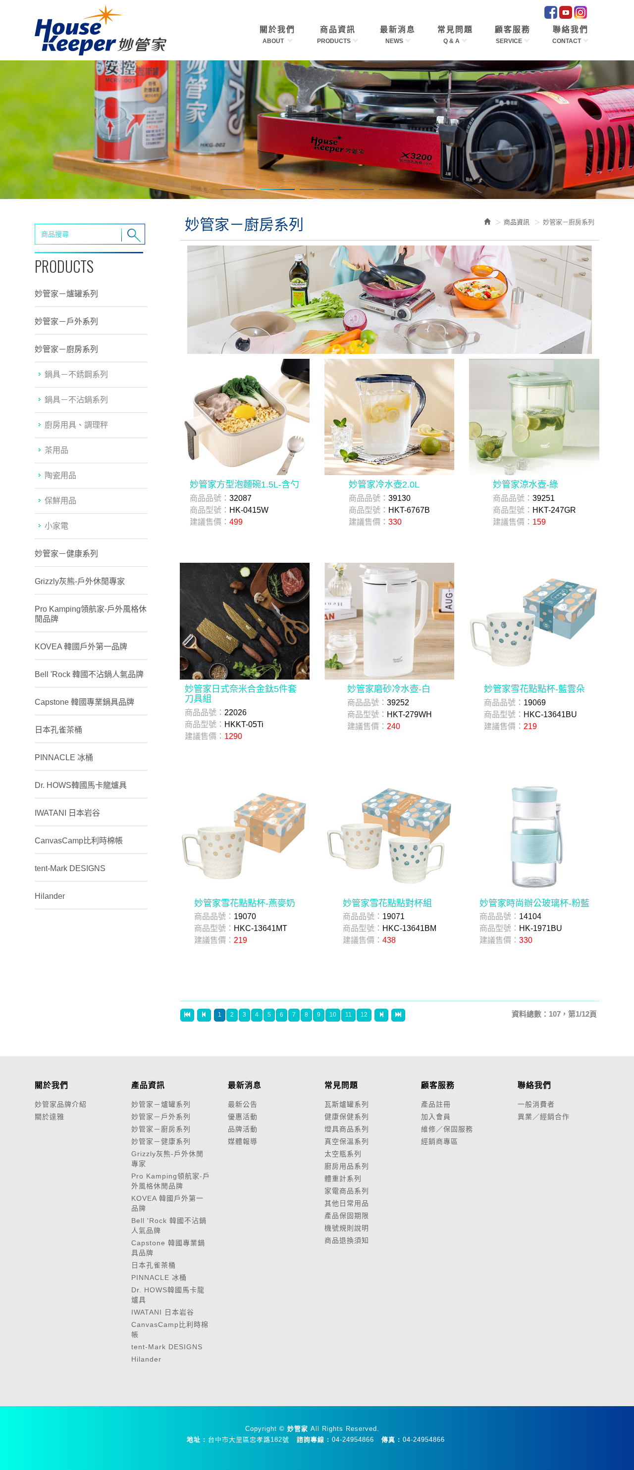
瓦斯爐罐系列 (346, 1104)
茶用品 (56, 450)
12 (364, 1014)
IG (580, 12)
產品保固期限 (346, 1216)
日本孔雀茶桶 (58, 730)
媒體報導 (243, 1141)
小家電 (56, 526)
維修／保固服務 (447, 1129)
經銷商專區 (439, 1141)
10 (332, 1014)
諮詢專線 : (313, 1439)
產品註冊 (436, 1104)
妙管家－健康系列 (66, 553)
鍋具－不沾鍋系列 (76, 399)
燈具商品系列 (346, 1129)
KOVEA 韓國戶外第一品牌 (81, 646)
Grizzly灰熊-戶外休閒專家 (80, 581)
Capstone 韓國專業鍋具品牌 (84, 702)
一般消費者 (536, 1104)
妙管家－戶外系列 (66, 321)
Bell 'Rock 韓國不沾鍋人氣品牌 (89, 674)
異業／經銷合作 (544, 1117)
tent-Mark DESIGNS (70, 868)
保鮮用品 (60, 500)
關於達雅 (49, 1117)
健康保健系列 (346, 1117)
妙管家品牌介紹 (61, 1104)
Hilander (50, 896)
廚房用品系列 (346, 1166)
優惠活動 (243, 1117)
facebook (550, 12)
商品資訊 (516, 222)
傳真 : (390, 1439)
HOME (100, 30)
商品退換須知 (346, 1240)
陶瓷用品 (60, 475)
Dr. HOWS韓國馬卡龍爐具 (81, 785)
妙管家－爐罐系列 (66, 294)
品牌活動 (243, 1129)
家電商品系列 (346, 1191)
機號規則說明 (346, 1228)
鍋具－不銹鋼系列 (76, 374)
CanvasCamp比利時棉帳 (79, 840)
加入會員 (436, 1117)
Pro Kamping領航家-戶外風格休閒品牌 (91, 614)
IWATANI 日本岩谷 (67, 813)
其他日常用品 (346, 1203)
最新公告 (243, 1104)
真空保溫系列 (346, 1141)
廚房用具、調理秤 (76, 425)
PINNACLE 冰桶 (64, 757)
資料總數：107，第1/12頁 (554, 1014)
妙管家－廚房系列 (66, 349)
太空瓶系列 (343, 1154)
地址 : (196, 1439)
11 (348, 1014)
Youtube (565, 12)
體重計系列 (343, 1178)
